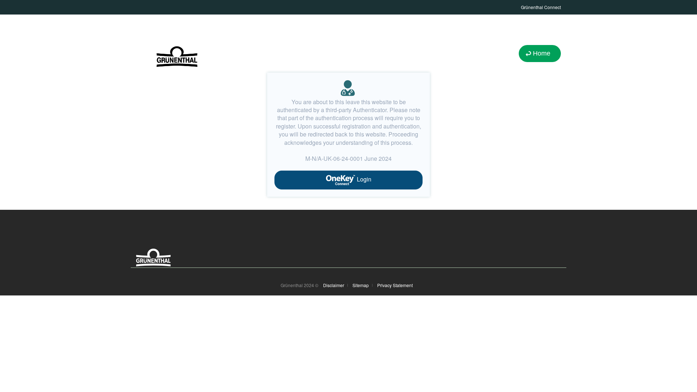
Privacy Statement (395, 285)
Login (363, 179)
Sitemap (360, 285)
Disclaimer (333, 285)
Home (541, 53)
